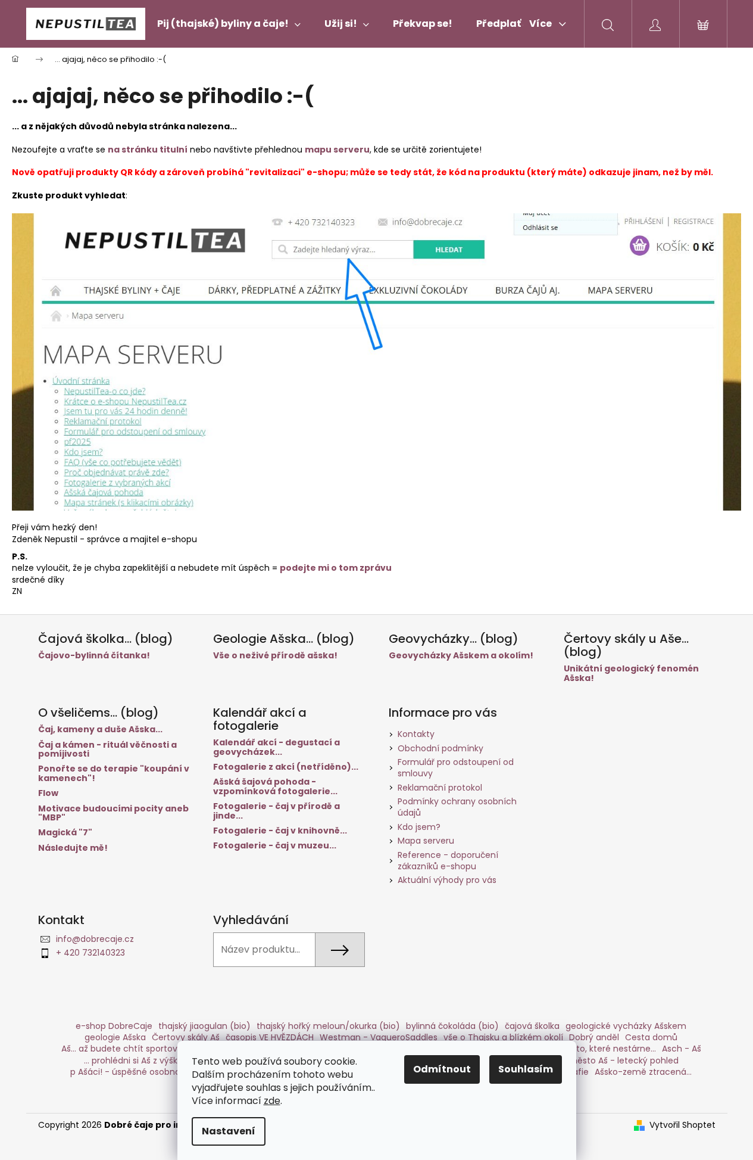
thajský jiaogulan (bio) (204, 1026)
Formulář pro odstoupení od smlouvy (456, 767)
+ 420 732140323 (90, 953)
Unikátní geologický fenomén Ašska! (631, 673)
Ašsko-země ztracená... (643, 1072)
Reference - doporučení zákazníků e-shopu (448, 860)
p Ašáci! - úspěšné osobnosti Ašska (142, 1072)
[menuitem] (229, 24)
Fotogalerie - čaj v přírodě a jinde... (276, 811)
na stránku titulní (148, 150)
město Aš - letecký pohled (623, 1060)
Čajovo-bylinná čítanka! (94, 655)
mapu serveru (337, 150)
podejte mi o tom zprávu (336, 568)
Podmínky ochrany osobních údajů (457, 807)
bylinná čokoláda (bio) (452, 1026)
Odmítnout (442, 1069)
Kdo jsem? (419, 827)
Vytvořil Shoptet (682, 1125)
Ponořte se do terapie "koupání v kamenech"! (113, 773)
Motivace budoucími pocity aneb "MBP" (113, 813)
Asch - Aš (681, 1049)
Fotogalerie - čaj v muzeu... (274, 845)
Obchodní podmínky (440, 748)
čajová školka (532, 1026)
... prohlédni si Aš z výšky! (134, 1060)
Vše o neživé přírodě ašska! (275, 655)
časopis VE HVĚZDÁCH (270, 1037)
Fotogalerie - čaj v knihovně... (280, 830)
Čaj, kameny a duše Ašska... (100, 729)
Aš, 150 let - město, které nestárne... (582, 1049)
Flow (48, 793)
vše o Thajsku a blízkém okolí (503, 1037)
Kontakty (416, 734)
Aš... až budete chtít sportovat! (125, 1049)
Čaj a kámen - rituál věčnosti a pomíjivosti (107, 750)
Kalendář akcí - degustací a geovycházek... (276, 747)
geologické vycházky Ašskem (625, 1026)
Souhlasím (525, 1069)
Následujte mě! (73, 848)
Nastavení (228, 1131)
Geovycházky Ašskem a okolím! (461, 655)
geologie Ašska (115, 1037)
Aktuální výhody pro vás (447, 880)
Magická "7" (65, 832)
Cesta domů (651, 1037)
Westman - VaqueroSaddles (379, 1037)
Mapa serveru (426, 841)
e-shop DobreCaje (114, 1026)
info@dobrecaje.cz (95, 939)
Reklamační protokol (440, 788)
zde (272, 1101)
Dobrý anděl (594, 1037)
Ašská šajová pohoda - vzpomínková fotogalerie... (275, 787)
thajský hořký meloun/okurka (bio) (328, 1026)
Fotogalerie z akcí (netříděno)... (285, 767)
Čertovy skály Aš (186, 1037)
